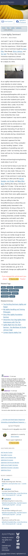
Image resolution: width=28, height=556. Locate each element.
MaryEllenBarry (13, 290)
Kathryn (6, 508)
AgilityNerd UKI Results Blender (10, 462)
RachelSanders (6, 293)
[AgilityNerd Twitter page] (17, 541)
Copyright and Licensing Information (6, 548)
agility (12, 28)
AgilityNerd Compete (7, 460)
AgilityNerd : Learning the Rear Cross (11, 483)
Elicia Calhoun (17, 51)
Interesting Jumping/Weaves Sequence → (13, 422)
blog (8, 28)
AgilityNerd (7, 2)
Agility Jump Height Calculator (9, 465)
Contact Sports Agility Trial (12, 332)
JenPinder (4, 290)
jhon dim (7, 479)
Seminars (15, 293)
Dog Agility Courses (6, 455)
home (3, 28)
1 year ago (19, 495)
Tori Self (3, 54)
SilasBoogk (5, 296)
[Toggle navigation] (25, 2)
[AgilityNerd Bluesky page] (17, 535)
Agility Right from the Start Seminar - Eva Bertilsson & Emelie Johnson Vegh (14, 327)
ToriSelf (12, 296)
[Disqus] (14, 353)
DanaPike (10, 287)
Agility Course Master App (8, 457)
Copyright (3, 553)
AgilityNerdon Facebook (22, 21)
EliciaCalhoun (18, 287)
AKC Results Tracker (7, 452)
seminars (18, 28)
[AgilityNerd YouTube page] (18, 545)
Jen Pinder (10, 181)
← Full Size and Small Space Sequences (13, 420)
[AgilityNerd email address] (17, 548)
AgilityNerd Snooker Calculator (10, 467)
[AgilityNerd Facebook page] (17, 538)
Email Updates (8, 21)
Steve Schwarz (15, 436)
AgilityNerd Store (6, 470)
